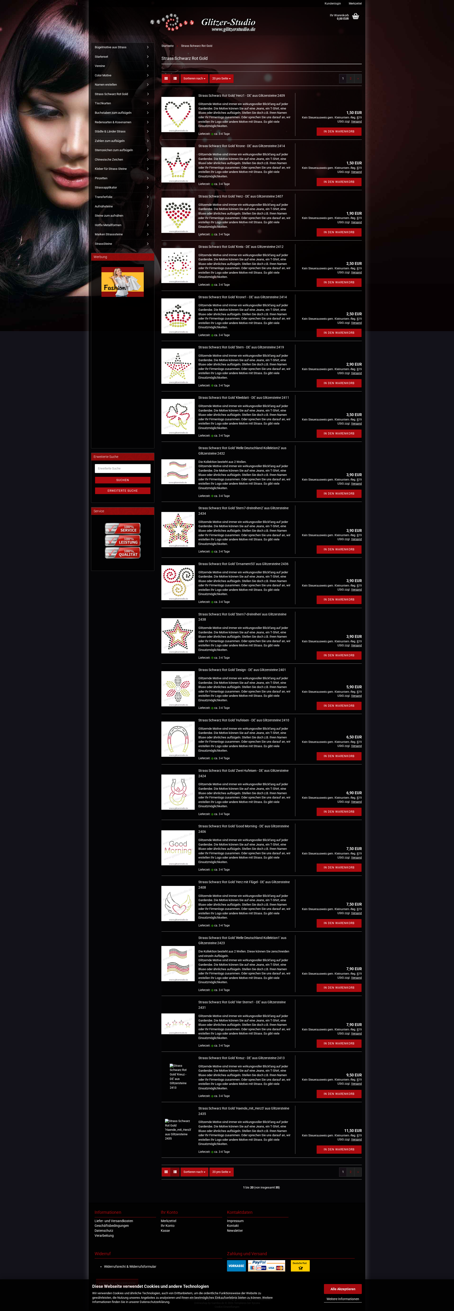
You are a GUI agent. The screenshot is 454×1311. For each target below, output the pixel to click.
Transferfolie (103, 197)
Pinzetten (101, 178)
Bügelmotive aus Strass (111, 47)
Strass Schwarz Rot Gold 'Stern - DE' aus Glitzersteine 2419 (241, 347)
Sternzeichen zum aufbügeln (114, 150)
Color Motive (103, 75)
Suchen (122, 480)
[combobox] (194, 78)
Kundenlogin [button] (332, 3)
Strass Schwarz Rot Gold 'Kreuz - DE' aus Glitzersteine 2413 (241, 1058)
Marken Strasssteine (109, 234)
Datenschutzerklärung (154, 1302)
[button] (166, 78)
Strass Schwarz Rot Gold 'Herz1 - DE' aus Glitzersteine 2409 (241, 95)
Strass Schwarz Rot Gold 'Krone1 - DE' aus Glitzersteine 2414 (242, 297)
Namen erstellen (106, 84)
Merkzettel (355, 3)
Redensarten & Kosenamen (113, 122)
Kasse (165, 1230)
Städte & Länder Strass (110, 131)
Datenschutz (104, 1230)
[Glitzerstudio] (204, 23)
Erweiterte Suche (123, 490)
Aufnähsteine (104, 206)
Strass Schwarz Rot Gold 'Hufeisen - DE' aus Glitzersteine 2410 (243, 720)
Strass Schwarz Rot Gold (111, 94)
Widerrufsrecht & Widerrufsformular (130, 1266)
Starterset (101, 56)
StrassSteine (103, 244)
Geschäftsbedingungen (112, 1226)
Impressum (235, 1221)
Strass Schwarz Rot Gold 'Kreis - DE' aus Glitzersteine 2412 (241, 247)
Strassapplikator (106, 187)
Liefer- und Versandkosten (114, 1221)
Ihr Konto (168, 1226)
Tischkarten (103, 103)
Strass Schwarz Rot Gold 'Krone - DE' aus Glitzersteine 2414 (241, 146)
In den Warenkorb (339, 131)
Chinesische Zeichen (109, 159)
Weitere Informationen (343, 1299)
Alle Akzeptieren (343, 1289)
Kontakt (233, 1226)
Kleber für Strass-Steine (111, 169)
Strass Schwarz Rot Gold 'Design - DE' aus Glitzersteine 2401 (242, 670)
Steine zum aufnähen (109, 215)
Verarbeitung (104, 1235)
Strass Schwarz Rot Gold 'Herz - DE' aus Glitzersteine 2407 (240, 196)
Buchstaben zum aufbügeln (113, 112)
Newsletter (235, 1230)
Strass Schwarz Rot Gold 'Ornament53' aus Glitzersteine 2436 (243, 564)
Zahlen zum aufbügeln (110, 141)
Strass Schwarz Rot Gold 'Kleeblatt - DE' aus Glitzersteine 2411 (243, 397)
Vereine (100, 66)
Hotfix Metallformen (108, 225)
